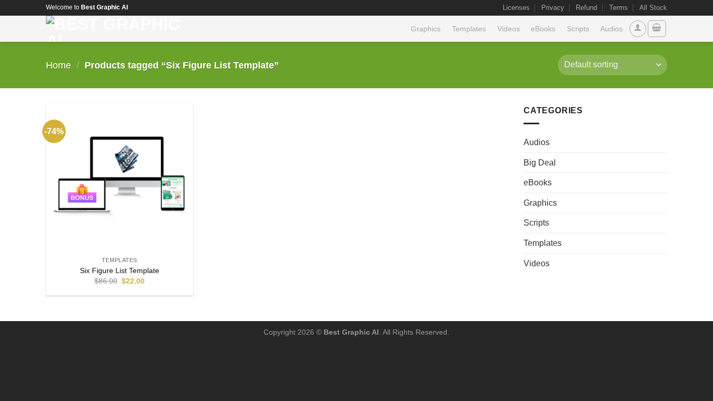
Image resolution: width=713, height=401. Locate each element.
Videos (508, 29)
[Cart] (657, 28)
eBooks (543, 29)
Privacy (552, 7)
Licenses (516, 7)
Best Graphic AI (351, 332)
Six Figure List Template (119, 270)
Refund (586, 7)
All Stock (653, 7)
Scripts (578, 29)
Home (58, 65)
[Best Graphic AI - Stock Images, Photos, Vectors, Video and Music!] (117, 29)
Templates (469, 29)
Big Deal (540, 162)
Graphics (426, 29)
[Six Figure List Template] (119, 177)
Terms (618, 7)
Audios (611, 29)
